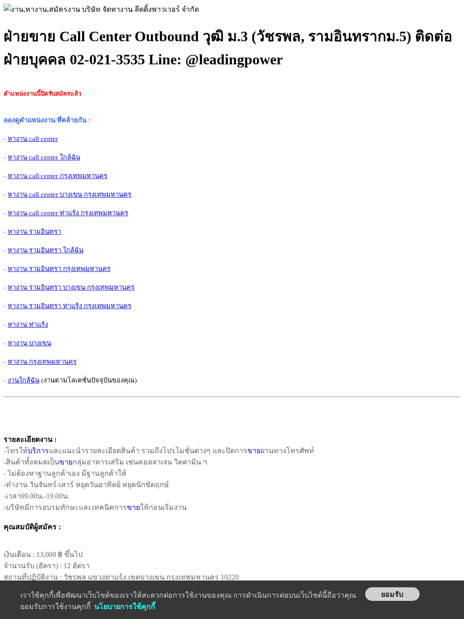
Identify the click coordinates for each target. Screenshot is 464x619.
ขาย (254, 451)
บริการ (38, 451)
